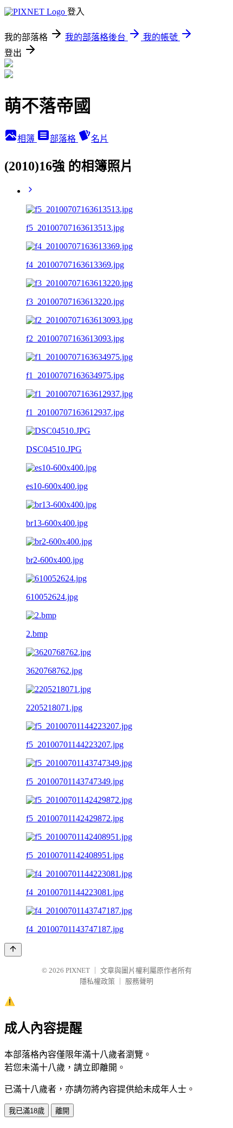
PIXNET (78, 970)
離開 (62, 1111)
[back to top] (13, 949)
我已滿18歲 (26, 1111)
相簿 (27, 138)
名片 (99, 138)
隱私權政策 (97, 981)
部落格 (64, 138)
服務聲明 (139, 981)
